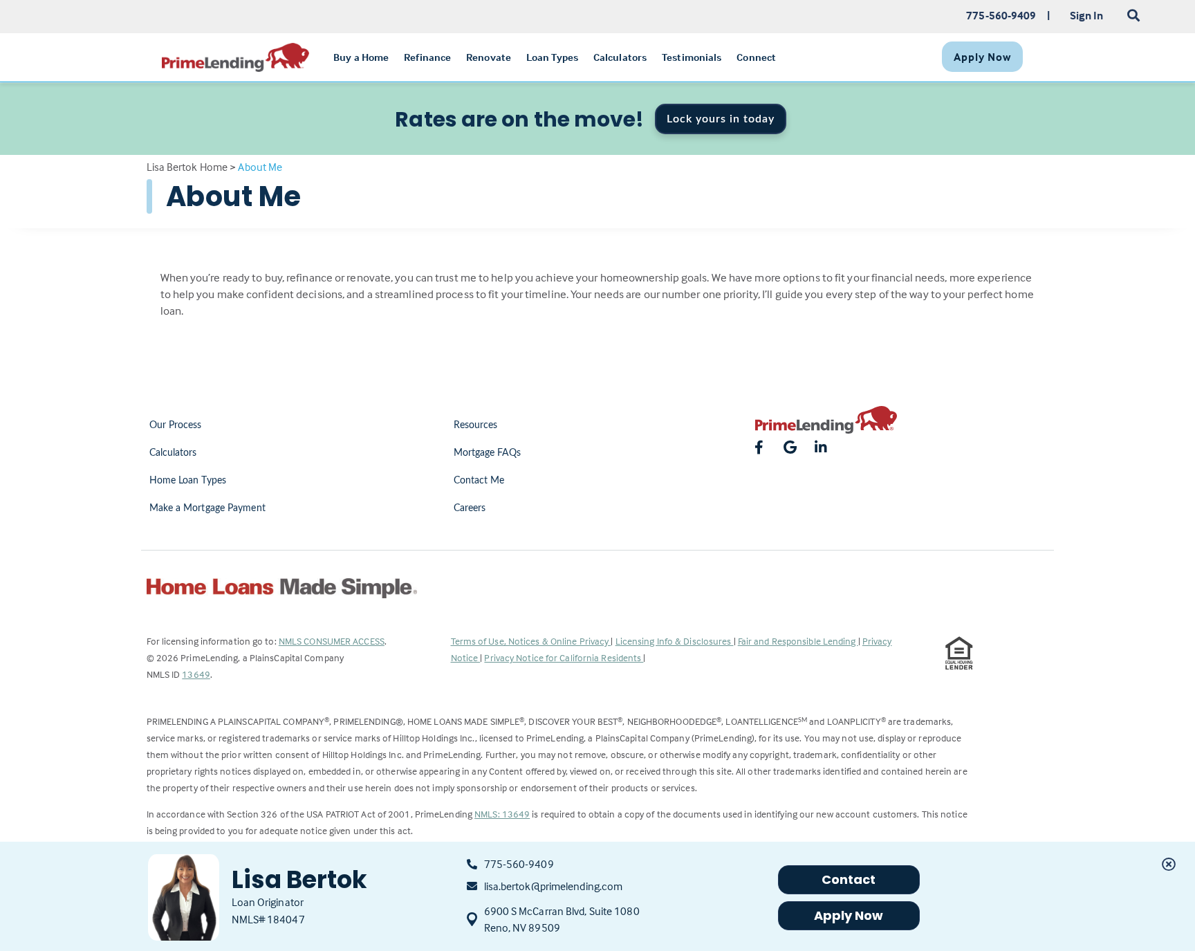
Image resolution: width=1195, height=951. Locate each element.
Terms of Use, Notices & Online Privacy (531, 641)
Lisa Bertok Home (187, 167)
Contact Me (479, 481)
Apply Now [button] (849, 915)
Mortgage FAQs (487, 453)
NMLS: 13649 (502, 814)
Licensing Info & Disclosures (674, 641)
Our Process (175, 425)
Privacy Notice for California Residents (563, 657)
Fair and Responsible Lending (798, 641)
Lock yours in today (721, 118)
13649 (196, 674)
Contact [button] (849, 879)
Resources (476, 425)
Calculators (173, 453)
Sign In (1087, 15)
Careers (470, 508)
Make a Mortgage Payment (207, 508)
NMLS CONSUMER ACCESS (332, 641)
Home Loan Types (188, 481)
